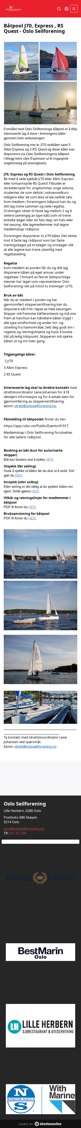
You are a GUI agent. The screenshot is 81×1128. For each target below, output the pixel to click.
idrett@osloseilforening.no (35, 406)
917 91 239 (17, 833)
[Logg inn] (66, 8)
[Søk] (59, 8)
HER (49, 459)
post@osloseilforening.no (24, 828)
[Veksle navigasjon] (74, 8)
